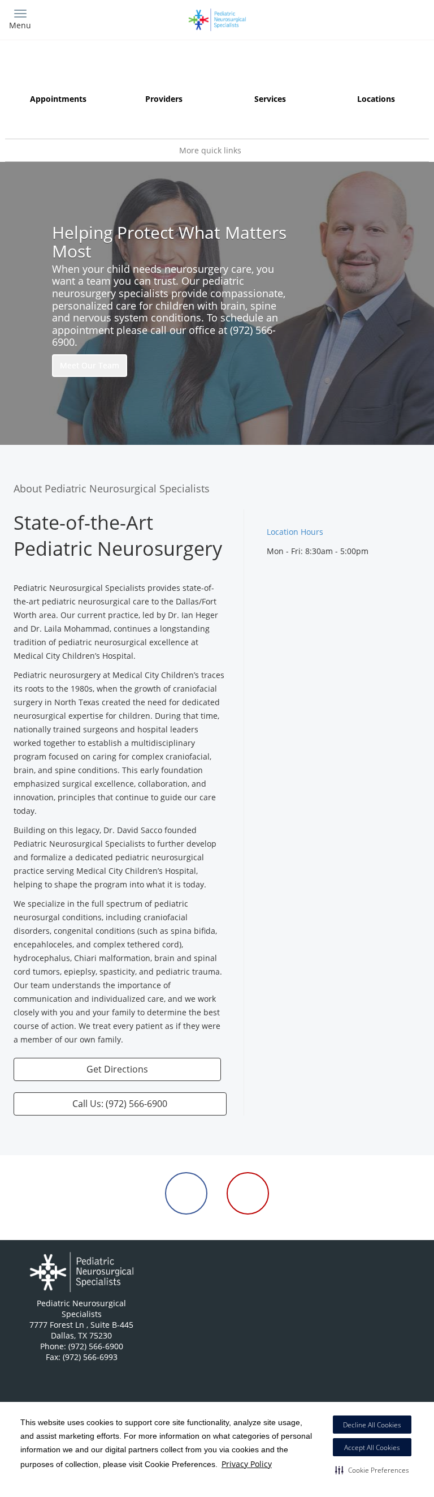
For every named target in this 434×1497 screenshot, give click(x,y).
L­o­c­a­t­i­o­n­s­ (376, 98)
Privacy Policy (247, 1464)
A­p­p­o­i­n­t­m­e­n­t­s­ (58, 98)
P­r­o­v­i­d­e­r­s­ (164, 98)
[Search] (374, 18)
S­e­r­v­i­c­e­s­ (270, 98)
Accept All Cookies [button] (372, 1447)
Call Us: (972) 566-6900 (119, 1103)
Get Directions (117, 1069)
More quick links (211, 150)
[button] (372, 1470)
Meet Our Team (89, 365)
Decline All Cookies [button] (372, 1425)
